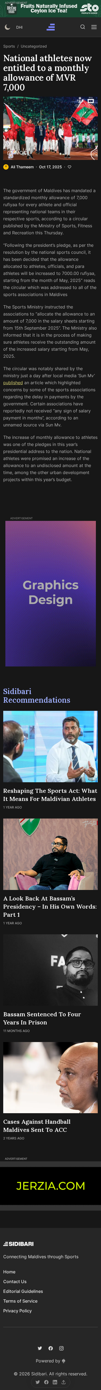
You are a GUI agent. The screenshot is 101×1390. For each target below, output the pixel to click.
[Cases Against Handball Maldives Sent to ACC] (50, 1077)
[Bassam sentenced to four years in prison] (50, 970)
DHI (19, 27)
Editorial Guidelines (23, 1291)
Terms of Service (20, 1301)
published (13, 382)
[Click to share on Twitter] (38, 1382)
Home (9, 1271)
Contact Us (15, 1281)
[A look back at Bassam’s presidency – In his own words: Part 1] (50, 854)
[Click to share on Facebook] (46, 1382)
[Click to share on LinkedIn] (55, 1382)
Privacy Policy (17, 1310)
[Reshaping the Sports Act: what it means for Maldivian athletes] (50, 746)
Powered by (48, 1360)
